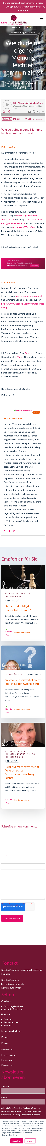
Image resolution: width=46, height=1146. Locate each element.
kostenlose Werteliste (24, 227)
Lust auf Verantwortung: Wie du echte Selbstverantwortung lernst (22, 772)
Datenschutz (7, 1065)
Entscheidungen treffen (23, 32)
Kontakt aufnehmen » (12, 987)
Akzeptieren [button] (17, 1141)
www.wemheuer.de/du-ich (29, 296)
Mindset (16, 27)
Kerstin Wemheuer (31, 83)
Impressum (6, 1060)
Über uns (8, 1019)
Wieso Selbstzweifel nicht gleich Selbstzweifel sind (23, 681)
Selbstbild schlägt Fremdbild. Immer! (18, 608)
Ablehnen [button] (30, 1141)
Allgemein (14, 22)
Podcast (30, 27)
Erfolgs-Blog (31, 22)
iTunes (20, 357)
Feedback (30, 353)
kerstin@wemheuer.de (12, 983)
